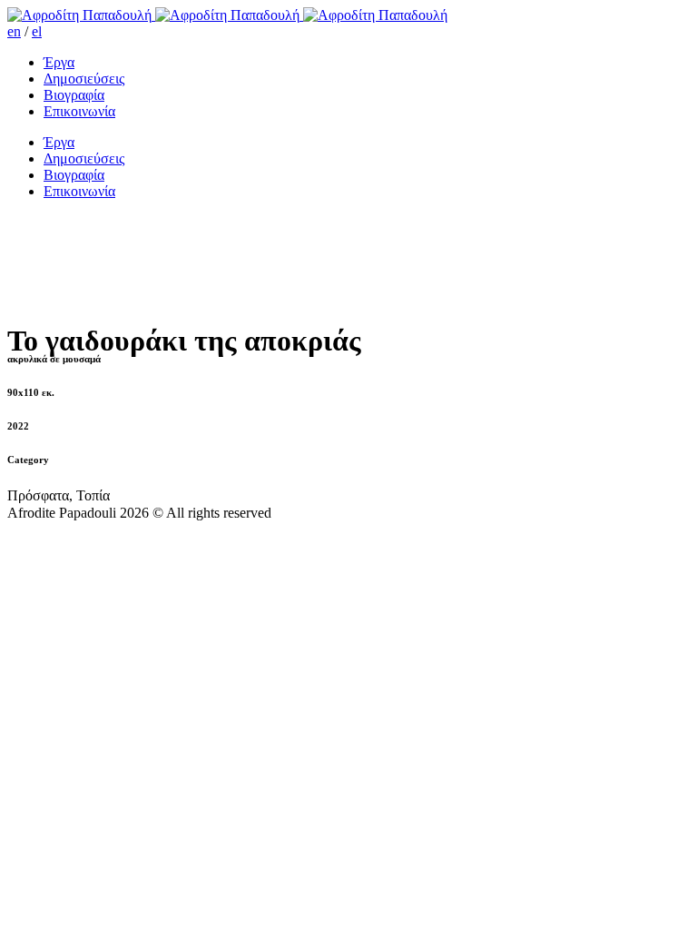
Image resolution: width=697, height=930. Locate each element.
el (37, 31)
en (14, 31)
